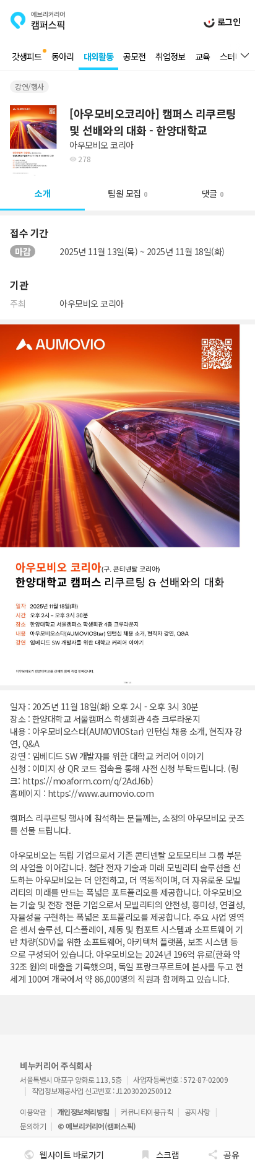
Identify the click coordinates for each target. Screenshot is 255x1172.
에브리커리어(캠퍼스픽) (38, 20)
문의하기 (33, 1126)
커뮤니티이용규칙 (147, 1111)
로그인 (227, 21)
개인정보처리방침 (84, 1111)
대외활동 (98, 56)
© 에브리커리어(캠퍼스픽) (97, 1126)
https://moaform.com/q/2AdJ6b (86, 781)
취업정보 (170, 56)
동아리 (62, 56)
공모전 (134, 56)
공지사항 (197, 1111)
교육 (202, 56)
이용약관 (33, 1111)
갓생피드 (26, 56)
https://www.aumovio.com (101, 793)
